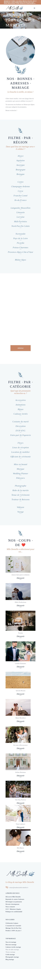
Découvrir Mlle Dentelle (13, 897)
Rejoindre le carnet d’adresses (15, 899)
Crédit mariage (10, 954)
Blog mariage (10, 959)
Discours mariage (11, 944)
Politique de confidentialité (14, 911)
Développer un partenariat (14, 902)
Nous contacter (10, 906)
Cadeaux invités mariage (13, 947)
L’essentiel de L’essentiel (13, 925)
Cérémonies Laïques (12, 923)
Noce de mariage (11, 942)
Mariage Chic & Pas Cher (13, 928)
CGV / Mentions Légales (13, 909)
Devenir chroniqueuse (12, 904)
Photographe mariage (12, 957)
